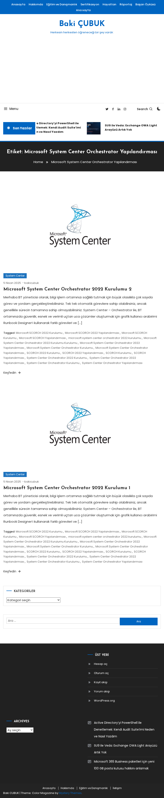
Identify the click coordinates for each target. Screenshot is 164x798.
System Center (15, 275)
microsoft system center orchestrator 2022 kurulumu (104, 338)
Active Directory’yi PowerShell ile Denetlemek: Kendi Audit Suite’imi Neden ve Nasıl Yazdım (52, 127)
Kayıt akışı (100, 682)
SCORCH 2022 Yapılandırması (82, 353)
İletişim (117, 788)
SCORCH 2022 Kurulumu (43, 353)
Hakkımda (36, 4)
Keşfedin (10, 373)
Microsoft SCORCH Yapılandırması (42, 338)
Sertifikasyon (90, 4)
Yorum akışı (102, 691)
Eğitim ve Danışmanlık (61, 4)
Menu (13, 108)
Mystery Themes (70, 793)
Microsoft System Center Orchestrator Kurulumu (60, 348)
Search (142, 109)
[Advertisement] (82, 71)
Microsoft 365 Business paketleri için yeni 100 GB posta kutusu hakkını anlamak (124, 764)
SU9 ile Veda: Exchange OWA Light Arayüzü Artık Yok (129, 127)
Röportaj (126, 4)
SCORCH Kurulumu (118, 353)
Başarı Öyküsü (145, 4)
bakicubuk (31, 283)
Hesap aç (100, 664)
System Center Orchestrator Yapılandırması (112, 363)
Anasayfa (18, 4)
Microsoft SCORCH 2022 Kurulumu (39, 333)
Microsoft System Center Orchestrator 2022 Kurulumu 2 (67, 289)
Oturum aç (101, 673)
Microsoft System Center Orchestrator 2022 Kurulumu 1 (66, 488)
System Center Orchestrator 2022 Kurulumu (57, 358)
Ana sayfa (83, 10)
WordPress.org (104, 701)
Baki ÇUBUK (82, 24)
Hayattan (109, 4)
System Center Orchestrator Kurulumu (53, 363)
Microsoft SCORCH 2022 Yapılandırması (92, 333)
